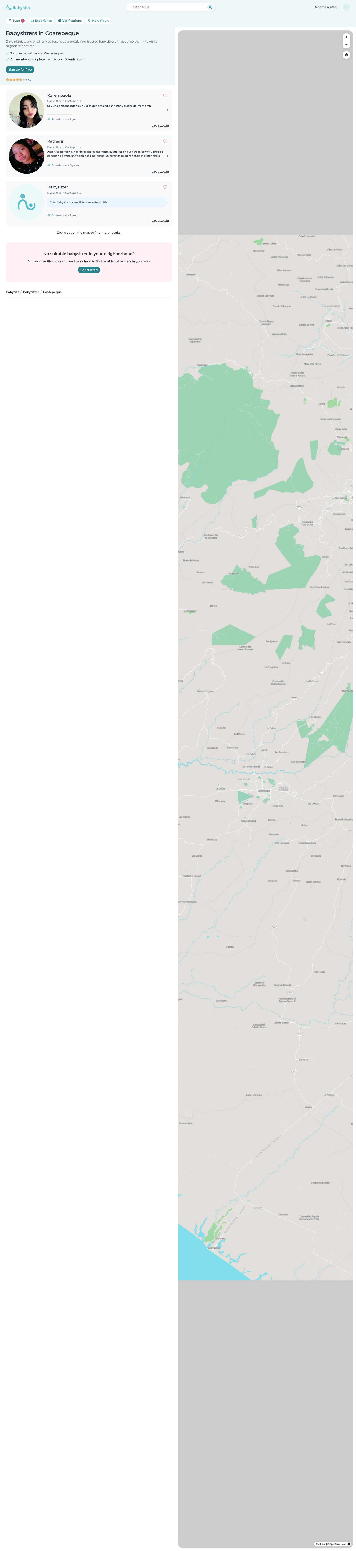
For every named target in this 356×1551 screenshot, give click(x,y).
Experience (43, 20)
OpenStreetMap (337, 1544)
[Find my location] (346, 55)
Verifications (72, 20)
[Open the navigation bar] (346, 7)
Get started (89, 270)
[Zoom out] (346, 44)
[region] (265, 789)
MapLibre (321, 1544)
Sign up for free (20, 69)
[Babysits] (18, 7)
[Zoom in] (346, 37)
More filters (100, 20)
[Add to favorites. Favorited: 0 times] (165, 95)
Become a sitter (326, 7)
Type (17, 20)
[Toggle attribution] (349, 1544)
